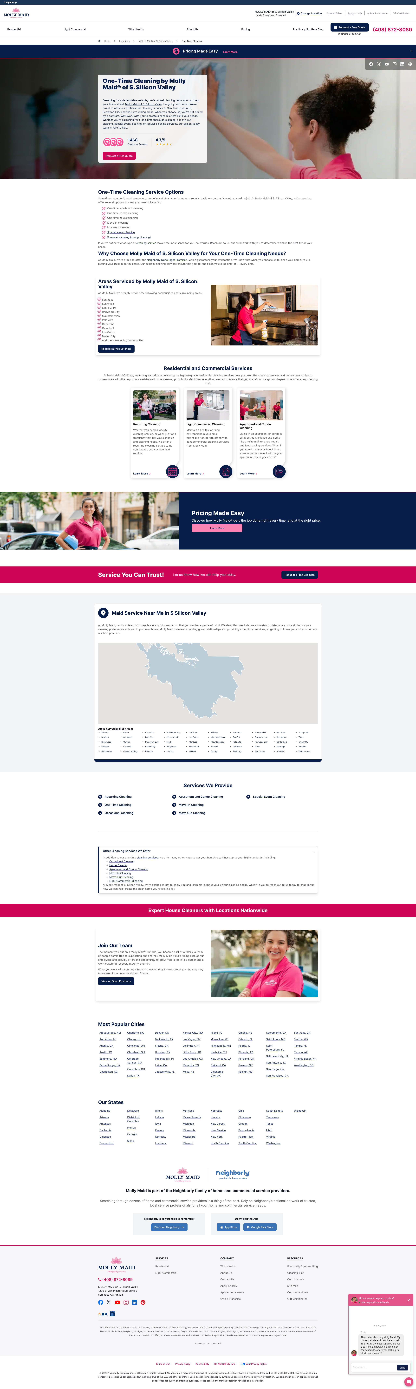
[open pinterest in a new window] (410, 65)
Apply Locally (355, 13)
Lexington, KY (191, 1045)
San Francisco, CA (277, 1075)
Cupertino (149, 732)
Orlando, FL (245, 1039)
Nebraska (216, 1110)
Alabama (104, 1110)
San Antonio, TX (276, 1062)
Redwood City (261, 742)
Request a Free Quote (352, 27)
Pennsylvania (246, 1130)
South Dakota (274, 1110)
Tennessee (272, 1117)
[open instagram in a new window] (394, 65)
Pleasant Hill (260, 732)
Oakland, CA (218, 1065)
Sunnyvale (303, 732)
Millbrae (192, 751)
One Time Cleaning (118, 804)
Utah (269, 1130)
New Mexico (218, 1130)
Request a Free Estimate (116, 348)
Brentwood (106, 742)
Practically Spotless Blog (308, 29)
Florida (131, 1127)
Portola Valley (261, 737)
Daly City (149, 737)
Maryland (188, 1110)
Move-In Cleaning (191, 804)
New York (217, 1136)
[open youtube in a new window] (387, 65)
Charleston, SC (108, 1071)
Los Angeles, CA (193, 1058)
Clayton (126, 742)
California (105, 1130)
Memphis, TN (191, 1065)
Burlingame (106, 751)
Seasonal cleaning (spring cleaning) (129, 237)
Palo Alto (237, 742)
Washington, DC (304, 1065)
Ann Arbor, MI (107, 1039)
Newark (214, 746)
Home (107, 41)
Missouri (188, 1143)
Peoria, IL (244, 1045)
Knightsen (171, 746)
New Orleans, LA (221, 1058)
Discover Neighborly (169, 1228)
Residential (14, 29)
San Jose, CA (302, 1032)
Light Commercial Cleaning (205, 424)
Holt (169, 742)
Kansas (159, 1130)
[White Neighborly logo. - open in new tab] (10, 2)
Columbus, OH (136, 1069)
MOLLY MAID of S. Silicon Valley (156, 41)
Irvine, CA (161, 1065)
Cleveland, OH (136, 1052)
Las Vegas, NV (192, 1039)
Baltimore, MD (108, 1058)
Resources (295, 1258)
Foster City (150, 746)
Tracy (301, 737)
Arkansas (105, 1123)
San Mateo (281, 737)
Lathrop (170, 751)
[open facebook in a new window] (371, 65)
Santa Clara (282, 742)
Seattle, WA (301, 1039)
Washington (273, 1143)
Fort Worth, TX (164, 1039)
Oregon (242, 1123)
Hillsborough (172, 737)
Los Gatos (193, 737)
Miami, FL (216, 1032)
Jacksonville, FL (165, 1071)
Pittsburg (237, 751)
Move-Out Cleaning (121, 877)
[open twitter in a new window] (379, 65)
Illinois (159, 1110)
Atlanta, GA (106, 1045)
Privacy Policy (182, 1364)
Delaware (133, 1110)
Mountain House (218, 737)
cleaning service (146, 243)
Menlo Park (194, 746)
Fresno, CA (162, 1045)
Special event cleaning (121, 232)
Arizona (104, 1117)
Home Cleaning (118, 865)
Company (227, 1258)
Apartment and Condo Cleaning (201, 796)
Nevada (215, 1117)
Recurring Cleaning (146, 424)
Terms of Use (163, 1364)
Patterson (237, 746)
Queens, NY (245, 1065)
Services (161, 1258)
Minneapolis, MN (221, 1045)
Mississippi (189, 1136)
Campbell (127, 737)
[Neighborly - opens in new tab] (112, 1313)
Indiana (159, 1117)
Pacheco (237, 732)
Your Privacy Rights (256, 1364)
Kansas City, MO (193, 1032)
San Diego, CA (275, 1069)
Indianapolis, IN (164, 1058)
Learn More (141, 473)
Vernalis (302, 746)
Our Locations (296, 1279)
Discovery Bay (152, 742)
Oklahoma (244, 1117)
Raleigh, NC (245, 1071)
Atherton (105, 732)
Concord (127, 746)
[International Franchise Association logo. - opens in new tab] (103, 1314)
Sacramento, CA (276, 1032)
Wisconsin (300, 1110)
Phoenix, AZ (245, 1052)
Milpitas (214, 732)
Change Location (311, 13)
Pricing (245, 29)
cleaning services (147, 857)
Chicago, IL (134, 1039)
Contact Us (227, 1279)
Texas (269, 1123)
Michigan (188, 1123)
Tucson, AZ (301, 1052)
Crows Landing (130, 751)
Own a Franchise (230, 1298)
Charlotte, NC (135, 1032)
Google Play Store (262, 1228)
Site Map (292, 1285)
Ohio (241, 1110)
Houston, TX (162, 1052)
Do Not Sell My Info (224, 1364)
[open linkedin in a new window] (402, 65)
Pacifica (236, 737)
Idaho (130, 1140)
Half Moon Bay (174, 732)
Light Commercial (75, 29)
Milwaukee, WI (219, 1039)
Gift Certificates (401, 13)
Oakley (214, 751)
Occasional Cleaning (119, 813)
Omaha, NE (245, 1032)
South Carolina (247, 1143)
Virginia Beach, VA (305, 1058)
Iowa (158, 1123)
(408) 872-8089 (392, 29)
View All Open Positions (116, 981)
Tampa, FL (300, 1045)
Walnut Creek (305, 751)
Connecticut (106, 1143)
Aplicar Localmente (377, 13)
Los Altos (193, 732)
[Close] (411, 51)
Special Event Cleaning (269, 796)
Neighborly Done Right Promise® (167, 259)
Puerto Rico (245, 1136)
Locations (124, 41)
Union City (303, 742)
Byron (126, 732)
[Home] (99, 41)
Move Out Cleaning (192, 813)
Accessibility (202, 1364)
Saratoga (281, 746)
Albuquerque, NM (110, 1032)
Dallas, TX (133, 1075)
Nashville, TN (219, 1052)
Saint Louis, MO (275, 1039)
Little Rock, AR (192, 1052)
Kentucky (160, 1136)
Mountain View (218, 742)
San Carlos (260, 751)
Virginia (270, 1136)
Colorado (105, 1136)
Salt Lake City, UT (277, 1056)
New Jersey (218, 1123)
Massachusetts (192, 1117)
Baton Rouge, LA (109, 1065)
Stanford (280, 751)
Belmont (105, 737)
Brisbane (105, 746)
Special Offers (334, 13)
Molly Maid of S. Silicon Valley (143, 104)
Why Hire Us (136, 29)
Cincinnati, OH (136, 1045)
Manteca (193, 742)
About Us (192, 29)
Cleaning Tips (295, 1272)
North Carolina (220, 1143)
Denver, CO (162, 1032)
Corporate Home (297, 1292)
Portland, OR (246, 1058)
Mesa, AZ (188, 1071)
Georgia (132, 1134)
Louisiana (161, 1143)
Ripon (257, 746)
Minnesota (189, 1130)
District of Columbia (133, 1119)
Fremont (149, 751)
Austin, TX (105, 1052)
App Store (230, 1228)
